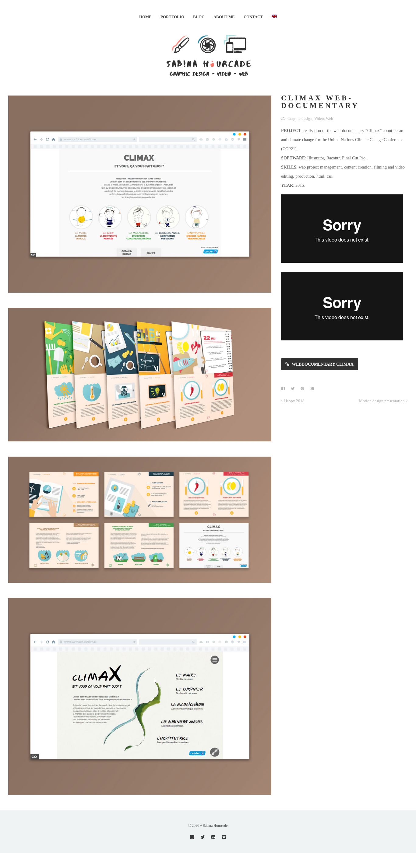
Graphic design (299, 118)
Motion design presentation (382, 401)
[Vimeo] (224, 837)
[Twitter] (203, 837)
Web (329, 118)
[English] (274, 17)
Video (319, 118)
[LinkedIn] (213, 837)
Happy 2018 (294, 401)
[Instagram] (192, 837)
